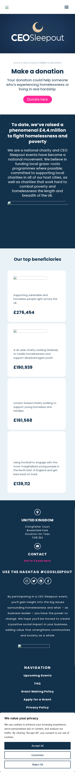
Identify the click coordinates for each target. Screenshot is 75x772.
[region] (37, 742)
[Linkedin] (41, 581)
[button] (66, 7)
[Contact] (37, 546)
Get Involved (30, 62)
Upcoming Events (38, 675)
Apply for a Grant (37, 699)
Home (16, 62)
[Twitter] (34, 581)
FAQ (37, 683)
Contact (37, 554)
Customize (37, 755)
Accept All (37, 745)
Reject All (37, 764)
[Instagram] (27, 581)
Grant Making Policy (37, 691)
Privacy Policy (37, 707)
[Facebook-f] (48, 581)
